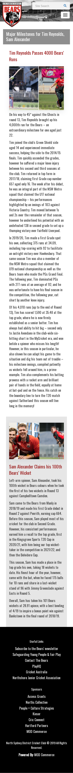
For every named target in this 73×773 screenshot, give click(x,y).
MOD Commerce (37, 731)
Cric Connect (36, 719)
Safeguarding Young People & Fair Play (37, 654)
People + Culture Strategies (36, 708)
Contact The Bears (36, 660)
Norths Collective (36, 702)
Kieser (37, 713)
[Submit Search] (65, 5)
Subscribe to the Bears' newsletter (36, 648)
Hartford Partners (36, 725)
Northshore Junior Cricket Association (36, 677)
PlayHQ (36, 666)
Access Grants (37, 696)
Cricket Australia (36, 671)
